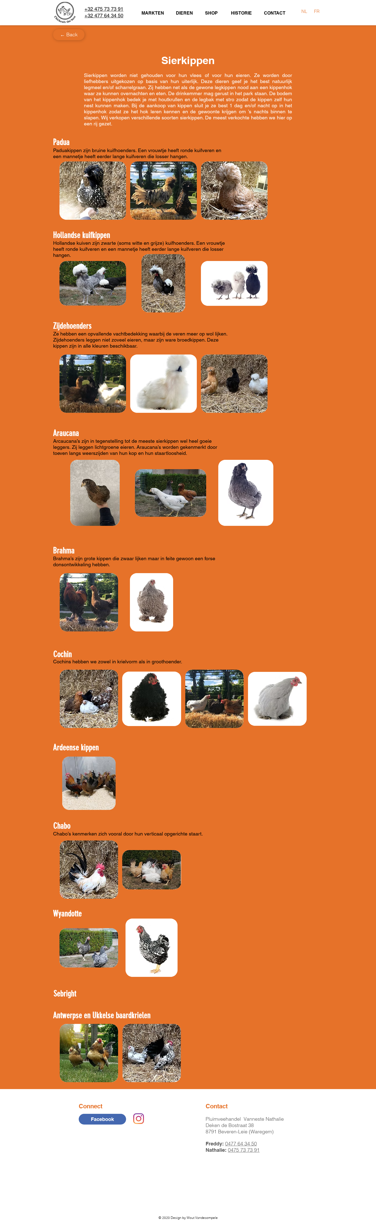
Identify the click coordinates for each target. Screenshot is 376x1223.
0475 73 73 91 (244, 1150)
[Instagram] (138, 1118)
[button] (92, 190)
